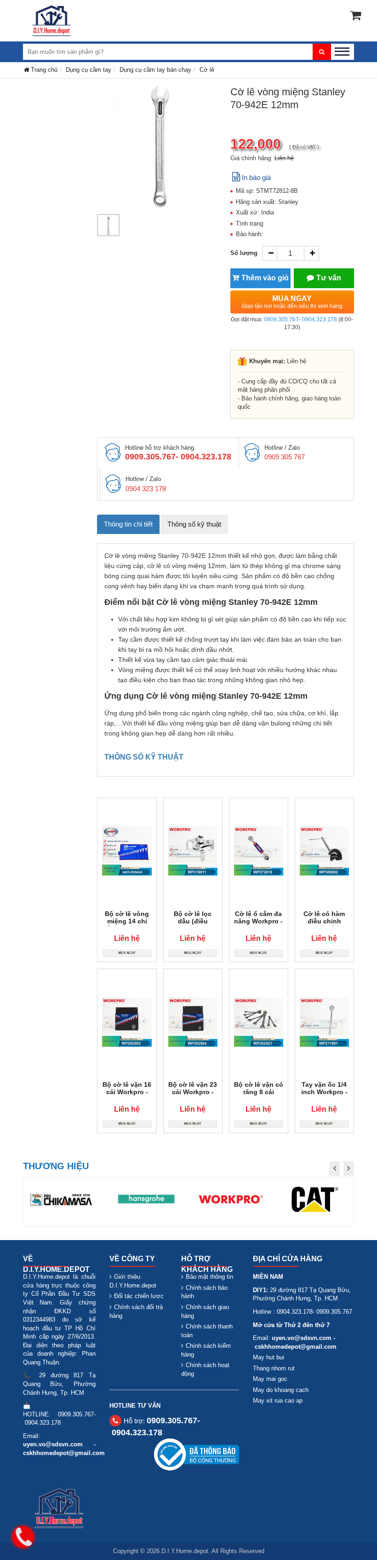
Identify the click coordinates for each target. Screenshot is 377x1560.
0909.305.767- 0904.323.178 (300, 319)
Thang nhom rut (274, 1368)
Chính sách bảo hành (204, 1292)
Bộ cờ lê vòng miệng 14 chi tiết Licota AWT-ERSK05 (127, 924)
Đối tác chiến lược (139, 1296)
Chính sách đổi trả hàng (136, 1311)
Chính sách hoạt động (205, 1369)
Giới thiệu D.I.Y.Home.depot (132, 1281)
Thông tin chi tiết (128, 524)
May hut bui (268, 1357)
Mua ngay (292, 302)
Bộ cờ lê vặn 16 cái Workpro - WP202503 (127, 1092)
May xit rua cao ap (278, 1400)
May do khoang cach (280, 1389)
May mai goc (270, 1378)
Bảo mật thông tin (209, 1276)
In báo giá (256, 177)
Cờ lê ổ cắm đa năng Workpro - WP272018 (258, 921)
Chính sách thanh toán (207, 1331)
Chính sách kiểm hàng (206, 1350)
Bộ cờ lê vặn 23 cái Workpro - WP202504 (192, 1092)
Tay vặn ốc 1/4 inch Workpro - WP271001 (324, 1092)
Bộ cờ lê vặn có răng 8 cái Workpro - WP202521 (258, 1095)
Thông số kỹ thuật (194, 524)
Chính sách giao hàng (205, 1311)
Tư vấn (328, 278)
